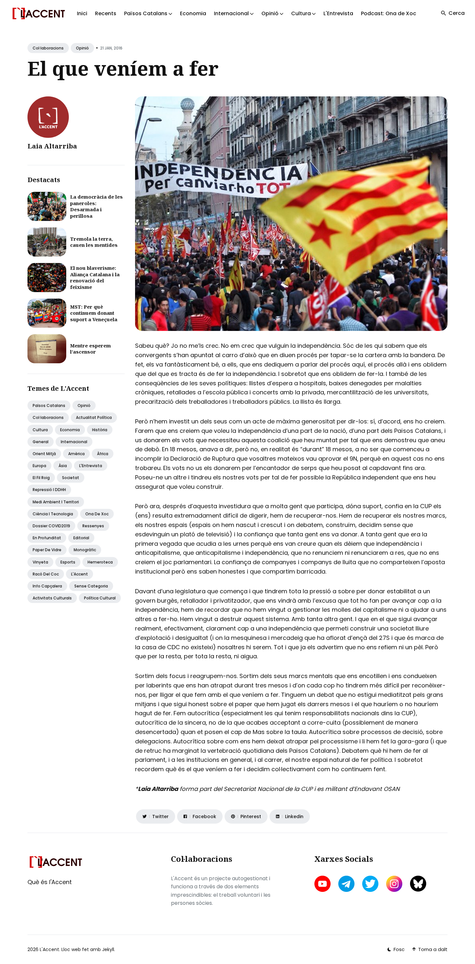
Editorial (81, 538)
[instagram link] (394, 883)
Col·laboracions (48, 48)
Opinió (82, 48)
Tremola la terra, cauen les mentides (94, 242)
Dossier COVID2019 (51, 526)
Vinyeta (40, 562)
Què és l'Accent (49, 882)
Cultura (40, 430)
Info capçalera (47, 586)
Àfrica (102, 453)
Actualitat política (94, 417)
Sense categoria (91, 586)
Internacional (74, 441)
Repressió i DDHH (49, 489)
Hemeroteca (100, 562)
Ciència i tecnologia (53, 514)
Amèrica (76, 453)
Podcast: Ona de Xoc (388, 13)
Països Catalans (49, 405)
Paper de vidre (47, 550)
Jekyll (108, 949)
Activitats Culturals (52, 598)
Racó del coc (46, 574)
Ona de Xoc (97, 514)
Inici (82, 13)
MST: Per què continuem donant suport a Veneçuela (93, 313)
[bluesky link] (418, 883)
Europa (39, 465)
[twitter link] (370, 883)
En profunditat (47, 538)
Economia (193, 13)
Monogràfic (85, 550)
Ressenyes (93, 526)
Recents (105, 13)
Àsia (62, 465)
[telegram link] (346, 883)
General (40, 441)
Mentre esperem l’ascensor (90, 348)
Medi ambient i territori (56, 502)
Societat (70, 477)
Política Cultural (100, 598)
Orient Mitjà (44, 453)
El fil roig (41, 477)
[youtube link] (323, 883)
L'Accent (79, 574)
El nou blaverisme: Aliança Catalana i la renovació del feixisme (95, 277)
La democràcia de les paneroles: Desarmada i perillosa (96, 206)
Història (99, 430)
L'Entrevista (338, 13)
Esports (67, 562)
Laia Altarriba (52, 146)
